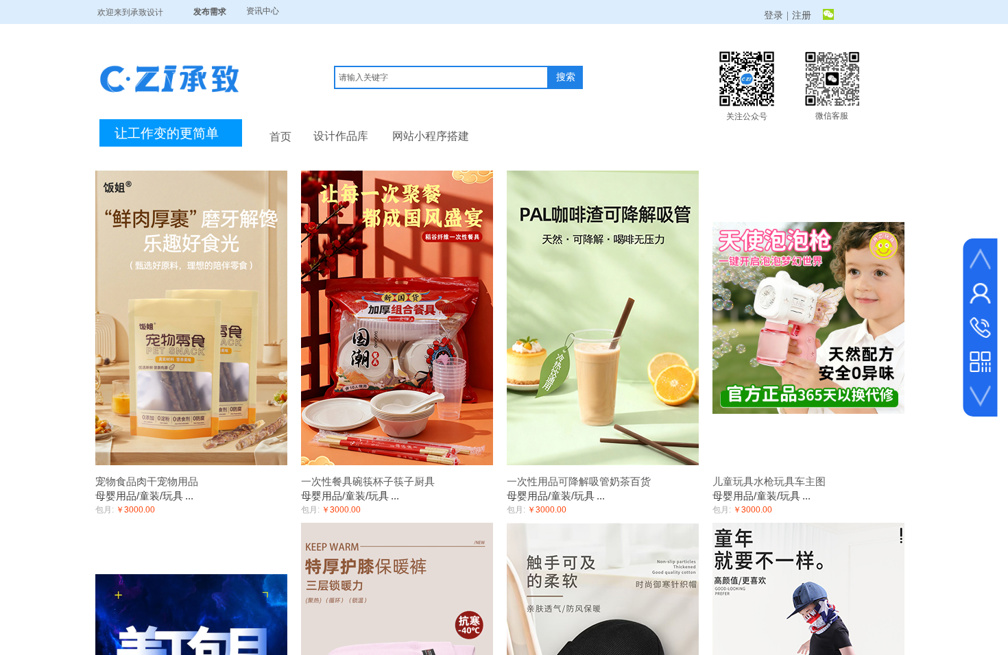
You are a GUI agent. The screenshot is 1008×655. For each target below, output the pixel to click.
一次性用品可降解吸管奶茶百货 (579, 481)
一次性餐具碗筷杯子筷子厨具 (368, 481)
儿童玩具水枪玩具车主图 (769, 481)
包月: (104, 510)
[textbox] (441, 77)
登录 (773, 15)
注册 (801, 15)
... (189, 496)
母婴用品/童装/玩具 (139, 496)
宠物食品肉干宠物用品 (146, 481)
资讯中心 (262, 11)
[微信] (828, 16)
